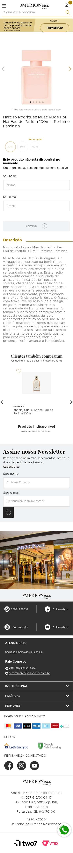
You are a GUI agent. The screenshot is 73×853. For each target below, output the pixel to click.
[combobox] (36, 12)
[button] (10, 146)
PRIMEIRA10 (55, 27)
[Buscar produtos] (68, 12)
